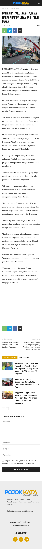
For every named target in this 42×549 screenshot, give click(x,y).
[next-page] (7, 408)
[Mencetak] (20, 30)
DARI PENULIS (24, 357)
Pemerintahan (14, 8)
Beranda (5, 8)
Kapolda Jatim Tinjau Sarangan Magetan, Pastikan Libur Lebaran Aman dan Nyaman (31, 346)
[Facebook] (15, 30)
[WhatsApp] (4, 30)
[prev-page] (3, 408)
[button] (3, 3)
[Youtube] (26, 539)
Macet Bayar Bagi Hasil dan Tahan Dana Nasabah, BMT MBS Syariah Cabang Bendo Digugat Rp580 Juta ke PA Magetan (26, 368)
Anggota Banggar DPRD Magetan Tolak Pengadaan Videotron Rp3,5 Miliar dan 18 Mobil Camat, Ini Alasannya (26, 398)
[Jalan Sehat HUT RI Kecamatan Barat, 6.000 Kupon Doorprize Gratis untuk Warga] (7, 382)
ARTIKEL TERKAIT (10, 357)
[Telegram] (9, 30)
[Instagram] (21, 539)
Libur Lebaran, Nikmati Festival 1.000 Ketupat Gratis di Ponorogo (10, 344)
